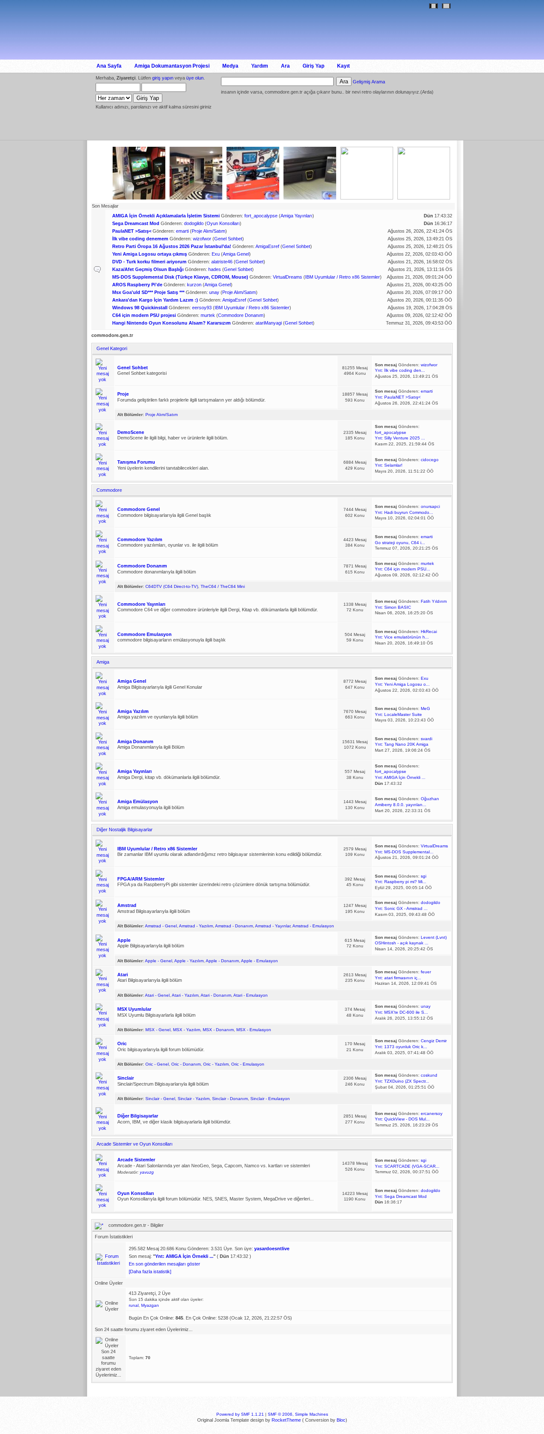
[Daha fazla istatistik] (150, 1271)
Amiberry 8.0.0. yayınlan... (400, 804)
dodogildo (194, 223)
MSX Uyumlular (134, 1009)
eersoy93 (202, 307)
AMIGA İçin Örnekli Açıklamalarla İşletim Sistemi (166, 215)
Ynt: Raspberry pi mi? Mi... (400, 881)
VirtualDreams (287, 276)
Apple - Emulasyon (259, 960)
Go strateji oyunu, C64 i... (400, 542)
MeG (425, 708)
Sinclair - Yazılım (194, 1098)
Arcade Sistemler (136, 1159)
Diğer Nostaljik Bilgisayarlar (124, 829)
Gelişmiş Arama (369, 81)
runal (134, 1305)
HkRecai (429, 631)
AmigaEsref (267, 246)
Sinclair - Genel (160, 1098)
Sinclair (125, 1077)
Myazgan (150, 1305)
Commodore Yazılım (139, 539)
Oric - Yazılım (216, 1064)
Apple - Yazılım (189, 960)
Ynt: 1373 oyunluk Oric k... (401, 1046)
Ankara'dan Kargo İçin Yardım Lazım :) (155, 299)
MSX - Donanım (218, 1029)
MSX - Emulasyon (253, 1029)
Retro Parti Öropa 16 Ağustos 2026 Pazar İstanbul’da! (171, 246)
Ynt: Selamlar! (388, 465)
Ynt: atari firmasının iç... (398, 977)
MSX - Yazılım (186, 1029)
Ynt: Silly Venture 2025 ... (400, 438)
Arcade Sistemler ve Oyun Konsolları (134, 1143)
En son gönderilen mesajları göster (164, 1263)
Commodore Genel (138, 509)
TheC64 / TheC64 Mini (223, 586)
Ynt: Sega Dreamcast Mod (401, 1196)
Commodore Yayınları (141, 604)
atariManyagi (268, 322)
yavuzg (147, 1172)
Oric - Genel (157, 1064)
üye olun (195, 77)
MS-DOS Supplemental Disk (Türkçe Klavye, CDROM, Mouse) (180, 276)
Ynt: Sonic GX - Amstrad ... (401, 908)
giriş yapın (162, 77)
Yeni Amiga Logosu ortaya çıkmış (149, 254)
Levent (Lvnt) (434, 937)
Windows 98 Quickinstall (139, 307)
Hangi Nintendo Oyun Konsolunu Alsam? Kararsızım (171, 322)
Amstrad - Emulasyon (313, 926)
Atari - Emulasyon (250, 995)
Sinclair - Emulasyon (270, 1098)
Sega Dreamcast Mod (135, 223)
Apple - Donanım (222, 960)
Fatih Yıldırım (434, 601)
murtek (208, 315)
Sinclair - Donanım (230, 1098)
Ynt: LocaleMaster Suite (398, 714)
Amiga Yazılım (133, 711)
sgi (423, 876)
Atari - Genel (157, 995)
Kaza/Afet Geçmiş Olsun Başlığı (148, 269)
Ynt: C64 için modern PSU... (402, 569)
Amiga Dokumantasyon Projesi (172, 66)
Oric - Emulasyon (247, 1064)
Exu (216, 254)
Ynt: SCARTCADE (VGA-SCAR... (407, 1166)
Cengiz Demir (434, 1040)
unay (214, 292)
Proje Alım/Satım (208, 231)
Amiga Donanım (135, 741)
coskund (429, 1075)
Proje (123, 393)
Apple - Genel (158, 960)
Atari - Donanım (216, 995)
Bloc (341, 1420)
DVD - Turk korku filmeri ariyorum (149, 261)
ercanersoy (431, 1113)
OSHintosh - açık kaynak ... (401, 943)
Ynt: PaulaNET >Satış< (398, 397)
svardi (426, 738)
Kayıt (343, 66)
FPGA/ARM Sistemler (140, 878)
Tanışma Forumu (136, 462)
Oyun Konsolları (223, 223)
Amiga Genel (236, 254)
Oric (122, 1043)
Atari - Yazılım (185, 995)
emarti (182, 231)
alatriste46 (221, 261)
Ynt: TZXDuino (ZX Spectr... (402, 1081)
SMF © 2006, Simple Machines (298, 1414)
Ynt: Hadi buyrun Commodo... (404, 512)
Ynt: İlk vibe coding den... (400, 370)
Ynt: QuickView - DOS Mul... (402, 1119)
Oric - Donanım (186, 1064)
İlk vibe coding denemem (140, 238)
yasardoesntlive (271, 1248)
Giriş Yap (313, 66)
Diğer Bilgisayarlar (137, 1115)
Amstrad (126, 905)
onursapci (430, 506)
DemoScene (130, 432)
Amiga (102, 661)
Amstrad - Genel (161, 926)
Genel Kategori (111, 348)
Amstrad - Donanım (234, 926)
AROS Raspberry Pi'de (137, 284)
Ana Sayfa (109, 66)
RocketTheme (286, 1420)
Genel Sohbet (228, 238)
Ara (285, 66)
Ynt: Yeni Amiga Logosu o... (402, 684)
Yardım (259, 66)
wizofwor (202, 238)
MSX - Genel (157, 1029)
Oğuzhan (430, 798)
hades (214, 269)
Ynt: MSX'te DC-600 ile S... (401, 1012)
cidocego (430, 459)
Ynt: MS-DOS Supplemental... (404, 852)
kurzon (194, 284)
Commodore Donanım (241, 315)
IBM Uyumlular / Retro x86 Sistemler (342, 276)
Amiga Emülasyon (137, 801)
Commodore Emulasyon (144, 634)
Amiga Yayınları (296, 215)
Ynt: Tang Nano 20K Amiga (401, 744)
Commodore (109, 490)
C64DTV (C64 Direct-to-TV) (171, 586)
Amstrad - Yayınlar (272, 926)
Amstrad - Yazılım (196, 926)
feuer (426, 971)
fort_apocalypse (261, 215)
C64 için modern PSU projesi (144, 315)
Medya (230, 66)
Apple (123, 940)
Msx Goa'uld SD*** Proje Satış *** (148, 292)
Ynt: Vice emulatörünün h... (402, 637)
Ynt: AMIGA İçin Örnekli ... (400, 777)
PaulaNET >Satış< (131, 231)
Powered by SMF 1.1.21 (240, 1414)
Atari (122, 974)
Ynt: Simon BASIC (393, 607)
